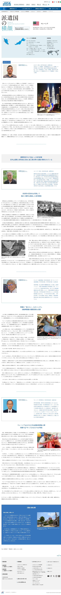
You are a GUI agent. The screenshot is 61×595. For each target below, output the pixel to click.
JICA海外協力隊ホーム (4, 11)
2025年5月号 (45, 11)
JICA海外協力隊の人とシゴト (37, 568)
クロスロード (39, 11)
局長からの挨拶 (20, 566)
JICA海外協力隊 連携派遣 (36, 577)
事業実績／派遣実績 (20, 568)
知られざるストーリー (21, 571)
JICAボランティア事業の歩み (22, 564)
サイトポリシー (13, 592)
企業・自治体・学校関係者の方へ (53, 561)
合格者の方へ (49, 568)
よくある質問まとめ (21, 582)
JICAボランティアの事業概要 (37, 564)
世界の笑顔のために (20, 573)
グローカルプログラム (36, 583)
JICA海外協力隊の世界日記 (37, 575)
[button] (49, 2)
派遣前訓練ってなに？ (36, 573)
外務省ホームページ (32, 54)
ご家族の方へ (49, 565)
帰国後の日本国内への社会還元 (37, 584)
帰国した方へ (49, 571)
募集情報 (4, 561)
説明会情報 (5, 574)
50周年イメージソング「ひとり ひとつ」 (36, 581)
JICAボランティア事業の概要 (14, 11)
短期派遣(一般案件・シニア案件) (7, 570)
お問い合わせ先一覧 (21, 578)
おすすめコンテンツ (36, 561)
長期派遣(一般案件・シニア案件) (7, 566)
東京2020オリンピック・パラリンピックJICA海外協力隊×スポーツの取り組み (39, 572)
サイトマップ (8, 592)
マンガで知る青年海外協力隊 (37, 569)
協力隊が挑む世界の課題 (36, 566)
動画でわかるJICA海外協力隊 (7, 578)
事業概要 (19, 561)
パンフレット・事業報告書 (25, 11)
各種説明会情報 (5, 577)
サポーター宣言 (35, 578)
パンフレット (33, 11)
